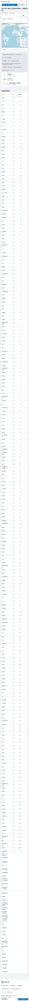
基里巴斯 (3, 302)
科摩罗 (3, 682)
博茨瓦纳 (3, 481)
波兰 (3, 404)
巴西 (3, 421)
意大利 (3, 178)
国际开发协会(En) (13, 985)
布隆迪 (3, 794)
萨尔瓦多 (3, 270)
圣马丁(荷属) (4, 333)
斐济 (3, 344)
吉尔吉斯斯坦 (4, 594)
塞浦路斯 (3, 147)
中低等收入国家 (4, 960)
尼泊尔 (3, 647)
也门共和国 (4, 763)
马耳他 (3, 199)
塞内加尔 (3, 735)
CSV (8, 75)
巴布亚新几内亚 (4, 407)
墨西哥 (3, 513)
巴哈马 (3, 235)
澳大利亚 (3, 298)
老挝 (3, 833)
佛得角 (3, 611)
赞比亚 (3, 527)
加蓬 (3, 717)
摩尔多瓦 (3, 495)
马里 (3, 728)
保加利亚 (3, 319)
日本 (3, 650)
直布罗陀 (3, 118)
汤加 (3, 347)
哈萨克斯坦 (4, 689)
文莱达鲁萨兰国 (4, 291)
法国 (3, 164)
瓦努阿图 (3, 625)
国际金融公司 (20, 985)
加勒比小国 (4, 876)
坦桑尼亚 (3, 787)
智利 (3, 749)
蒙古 (3, 798)
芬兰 (3, 161)
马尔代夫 (3, 492)
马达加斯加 (4, 812)
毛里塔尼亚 (4, 541)
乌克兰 (3, 559)
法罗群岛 (3, 428)
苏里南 (3, 548)
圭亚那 (3, 664)
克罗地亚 (3, 171)
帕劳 (3, 263)
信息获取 (6, 995)
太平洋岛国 (4, 934)
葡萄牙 (3, 206)
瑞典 (3, 464)
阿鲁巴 (3, 326)
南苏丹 (3, 780)
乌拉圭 (3, 555)
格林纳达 (3, 358)
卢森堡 (3, 185)
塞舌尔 (3, 485)
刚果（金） (4, 791)
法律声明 (3, 995)
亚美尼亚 (3, 678)
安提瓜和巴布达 (4, 351)
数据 (9, 1)
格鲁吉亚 (3, 372)
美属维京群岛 (4, 284)
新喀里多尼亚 (4, 618)
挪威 (3, 474)
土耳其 (3, 552)
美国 (3, 280)
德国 (3, 150)
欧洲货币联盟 (4, 851)
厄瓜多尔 (3, 242)
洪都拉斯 (3, 530)
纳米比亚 (3, 499)
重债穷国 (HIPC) (5, 900)
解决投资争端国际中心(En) (16, 988)
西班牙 (3, 154)
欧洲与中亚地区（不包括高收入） (4, 889)
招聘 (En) (10, 995)
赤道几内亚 (4, 724)
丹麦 (3, 425)
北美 (3, 924)
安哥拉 (3, 745)
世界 (3, 865)
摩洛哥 (3, 460)
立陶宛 (3, 182)
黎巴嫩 (3, 847)
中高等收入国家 (4, 971)
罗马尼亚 (3, 414)
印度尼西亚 (4, 830)
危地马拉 (3, 446)
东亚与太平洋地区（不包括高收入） (4, 880)
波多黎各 (3, 266)
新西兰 (3, 316)
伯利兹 (3, 337)
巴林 (3, 101)
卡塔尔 (3, 393)
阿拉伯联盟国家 (4, 868)
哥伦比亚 (3, 809)
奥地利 (3, 140)
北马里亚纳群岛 (4, 256)
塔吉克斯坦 (4, 471)
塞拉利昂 (3, 516)
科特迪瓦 (3, 706)
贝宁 (3, 696)
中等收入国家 (4, 968)
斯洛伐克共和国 (4, 210)
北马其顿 (3, 569)
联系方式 (14, 995)
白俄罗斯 (3, 379)
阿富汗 (3, 587)
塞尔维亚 (3, 615)
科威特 (3, 97)
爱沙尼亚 (3, 157)
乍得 (3, 738)
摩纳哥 (3, 196)
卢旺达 (3, 773)
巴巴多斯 (3, 340)
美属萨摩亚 (4, 231)
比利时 (3, 143)
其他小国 (3, 931)
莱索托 (3, 502)
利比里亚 (3, 661)
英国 (3, 115)
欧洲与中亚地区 (4, 893)
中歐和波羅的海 (4, 872)
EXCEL (14, 75)
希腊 (3, 168)
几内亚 (3, 823)
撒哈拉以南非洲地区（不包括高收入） (4, 943)
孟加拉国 (3, 629)
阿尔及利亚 (4, 643)
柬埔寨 (3, 805)
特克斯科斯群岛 (4, 273)
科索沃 (3, 228)
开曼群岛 (3, 136)
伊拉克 (3, 759)
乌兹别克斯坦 (4, 826)
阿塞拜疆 (3, 312)
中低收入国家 (4, 964)
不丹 (3, 597)
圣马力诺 (3, 224)
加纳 (3, 478)
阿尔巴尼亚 (4, 608)
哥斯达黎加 (4, 685)
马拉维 (3, 752)
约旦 (3, 108)
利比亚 (3, 418)
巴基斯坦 (3, 668)
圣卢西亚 (3, 365)
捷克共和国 (4, 520)
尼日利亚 (3, 777)
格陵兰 (3, 432)
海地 (3, 640)
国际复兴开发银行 (4, 985)
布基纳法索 (4, 699)
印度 (3, 601)
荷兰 (3, 203)
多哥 (3, 742)
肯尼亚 (3, 636)
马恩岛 (3, 122)
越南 (3, 840)
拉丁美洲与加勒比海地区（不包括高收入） (4, 904)
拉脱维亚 (3, 189)
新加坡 (3, 287)
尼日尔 (3, 731)
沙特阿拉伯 (4, 400)
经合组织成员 (4, 927)
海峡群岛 (3, 111)
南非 (3, 506)
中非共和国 (4, 703)
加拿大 (3, 294)
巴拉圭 (3, 819)
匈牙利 (3, 675)
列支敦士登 (4, 129)
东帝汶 (3, 277)
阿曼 (3, 104)
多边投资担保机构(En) (5, 988)
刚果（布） (4, 713)
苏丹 (3, 692)
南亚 (3, 938)
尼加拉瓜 (3, 545)
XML (10, 75)
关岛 (3, 249)
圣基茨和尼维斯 (4, 361)
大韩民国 (3, 770)
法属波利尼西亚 (4, 622)
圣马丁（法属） (4, 192)
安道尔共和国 (4, 217)
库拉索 (3, 330)
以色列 (3, 386)
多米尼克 (3, 354)
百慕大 (3, 238)
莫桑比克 (3, 580)
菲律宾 (3, 573)
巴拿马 (3, 259)
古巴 (3, 126)
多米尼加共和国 (4, 576)
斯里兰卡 (3, 671)
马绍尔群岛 (4, 252)
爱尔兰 (3, 175)
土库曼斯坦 (4, 816)
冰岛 (3, 633)
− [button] (3, 27)
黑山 (3, 221)
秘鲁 (3, 390)
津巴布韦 (3, 534)
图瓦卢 (3, 309)
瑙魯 (3, 305)
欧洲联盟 (3, 896)
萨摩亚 (3, 375)
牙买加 (3, 654)
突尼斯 (3, 382)
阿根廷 (3, 756)
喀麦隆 (3, 710)
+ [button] (3, 25)
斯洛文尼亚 (4, 214)
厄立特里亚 (4, 488)
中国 (3, 442)
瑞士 (3, 133)
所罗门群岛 (4, 457)
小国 (3, 950)
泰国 (3, 537)
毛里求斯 (3, 562)
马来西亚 (3, 411)
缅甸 (3, 766)
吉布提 (3, 657)
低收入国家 (4, 957)
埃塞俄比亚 (4, 590)
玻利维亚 (3, 439)
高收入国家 (4, 954)
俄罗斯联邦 (4, 604)
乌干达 (3, 801)
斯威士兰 (3, 509)
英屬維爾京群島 (4, 861)
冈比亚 (3, 583)
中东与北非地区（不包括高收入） (4, 920)
